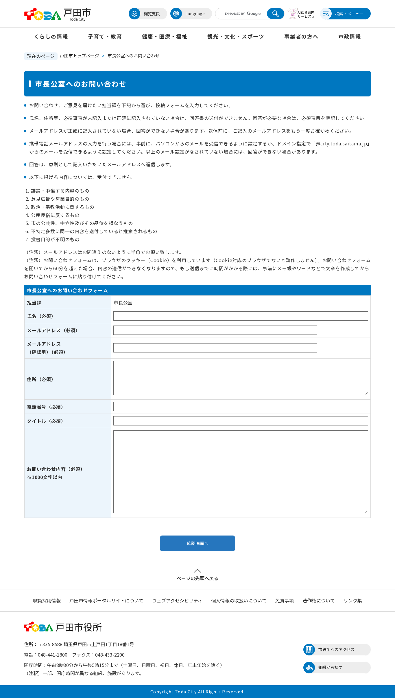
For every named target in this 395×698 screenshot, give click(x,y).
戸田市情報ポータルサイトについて (106, 600)
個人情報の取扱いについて (239, 600)
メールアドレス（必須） (53, 330)
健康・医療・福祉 (165, 36)
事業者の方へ (301, 36)
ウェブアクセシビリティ (177, 600)
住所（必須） (41, 379)
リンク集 (353, 600)
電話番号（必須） (46, 406)
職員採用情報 (47, 600)
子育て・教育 (105, 36)
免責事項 (284, 600)
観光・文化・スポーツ (236, 36)
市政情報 (349, 36)
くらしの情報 (51, 36)
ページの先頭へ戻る (197, 578)
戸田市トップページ (79, 55)
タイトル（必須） (46, 420)
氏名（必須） (41, 316)
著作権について (318, 600)
